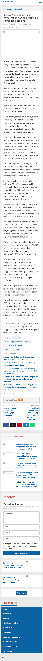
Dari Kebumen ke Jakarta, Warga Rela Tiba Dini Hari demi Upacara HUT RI (26, 446)
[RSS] (20, 400)
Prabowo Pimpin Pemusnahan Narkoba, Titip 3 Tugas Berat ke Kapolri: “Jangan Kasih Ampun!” (33, 413)
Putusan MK (7, 651)
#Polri (27, 342)
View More (21, 593)
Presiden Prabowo (12, 349)
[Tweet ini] (13, 425)
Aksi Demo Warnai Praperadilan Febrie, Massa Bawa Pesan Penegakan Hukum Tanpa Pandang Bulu (11, 582)
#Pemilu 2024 (8, 614)
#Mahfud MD (8, 628)
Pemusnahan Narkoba (13, 345)
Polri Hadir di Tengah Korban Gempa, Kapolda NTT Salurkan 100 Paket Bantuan (27, 475)
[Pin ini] (19, 425)
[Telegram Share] (26, 425)
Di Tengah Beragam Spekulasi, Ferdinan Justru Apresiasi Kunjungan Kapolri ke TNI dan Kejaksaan (20, 371)
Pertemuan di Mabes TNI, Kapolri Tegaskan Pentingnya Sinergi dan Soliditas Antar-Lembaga (20, 379)
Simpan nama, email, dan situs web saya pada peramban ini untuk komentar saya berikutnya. (20, 546)
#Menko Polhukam (10, 642)
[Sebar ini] (6, 425)
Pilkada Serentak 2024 (11, 623)
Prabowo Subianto (10, 646)
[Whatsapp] (32, 425)
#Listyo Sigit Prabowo (13, 342)
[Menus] (40, 2)
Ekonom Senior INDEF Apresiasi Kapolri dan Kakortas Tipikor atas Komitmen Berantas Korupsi (20, 387)
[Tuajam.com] (7, 1)
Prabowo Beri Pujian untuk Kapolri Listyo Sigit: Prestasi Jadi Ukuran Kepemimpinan (27, 484)
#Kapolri (16, 338)
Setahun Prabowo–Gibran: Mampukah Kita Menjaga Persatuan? (10, 410)
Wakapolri (7, 632)
